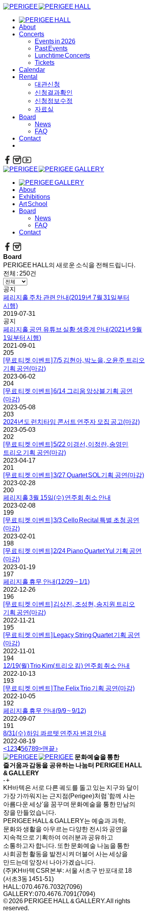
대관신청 (47, 84)
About (27, 27)
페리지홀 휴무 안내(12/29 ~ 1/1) (46, 581)
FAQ (41, 131)
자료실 (44, 109)
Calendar (32, 69)
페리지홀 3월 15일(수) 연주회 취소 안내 (57, 497)
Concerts (31, 34)
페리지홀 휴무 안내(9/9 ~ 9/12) (44, 710)
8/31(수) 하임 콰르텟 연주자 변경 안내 (54, 733)
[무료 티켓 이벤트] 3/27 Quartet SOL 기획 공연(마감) (73, 475)
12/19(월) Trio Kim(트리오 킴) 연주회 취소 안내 (66, 665)
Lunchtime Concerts (62, 55)
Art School (33, 204)
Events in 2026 (55, 41)
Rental (28, 76)
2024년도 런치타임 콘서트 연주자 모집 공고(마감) (71, 421)
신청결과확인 (54, 92)
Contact (30, 138)
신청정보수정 (54, 101)
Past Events (51, 48)
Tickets (44, 62)
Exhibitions (34, 196)
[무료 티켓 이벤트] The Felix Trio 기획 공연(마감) (69, 688)
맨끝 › (50, 748)
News (43, 124)
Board (27, 117)
